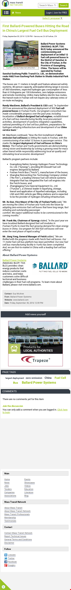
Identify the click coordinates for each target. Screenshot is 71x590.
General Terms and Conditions (18, 539)
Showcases (29, 482)
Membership (10, 517)
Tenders (8, 489)
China (48, 378)
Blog (26, 496)
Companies (9, 492)
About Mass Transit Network (17, 511)
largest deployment (14, 378)
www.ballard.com (21, 300)
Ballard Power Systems (14, 260)
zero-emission (34, 377)
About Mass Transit (13, 508)
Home (7, 479)
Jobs (6, 486)
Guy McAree (18, 294)
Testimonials (10, 521)
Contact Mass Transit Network (18, 533)
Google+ (11, 565)
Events (27, 479)
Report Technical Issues (15, 536)
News (18, 12)
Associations (10, 496)
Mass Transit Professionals (17, 514)
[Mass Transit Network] (12, 3)
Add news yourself (35, 314)
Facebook (12, 562)
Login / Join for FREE (56, 12)
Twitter (11, 558)
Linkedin (12, 555)
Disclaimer (9, 543)
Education (28, 489)
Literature (28, 492)
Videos (27, 486)
